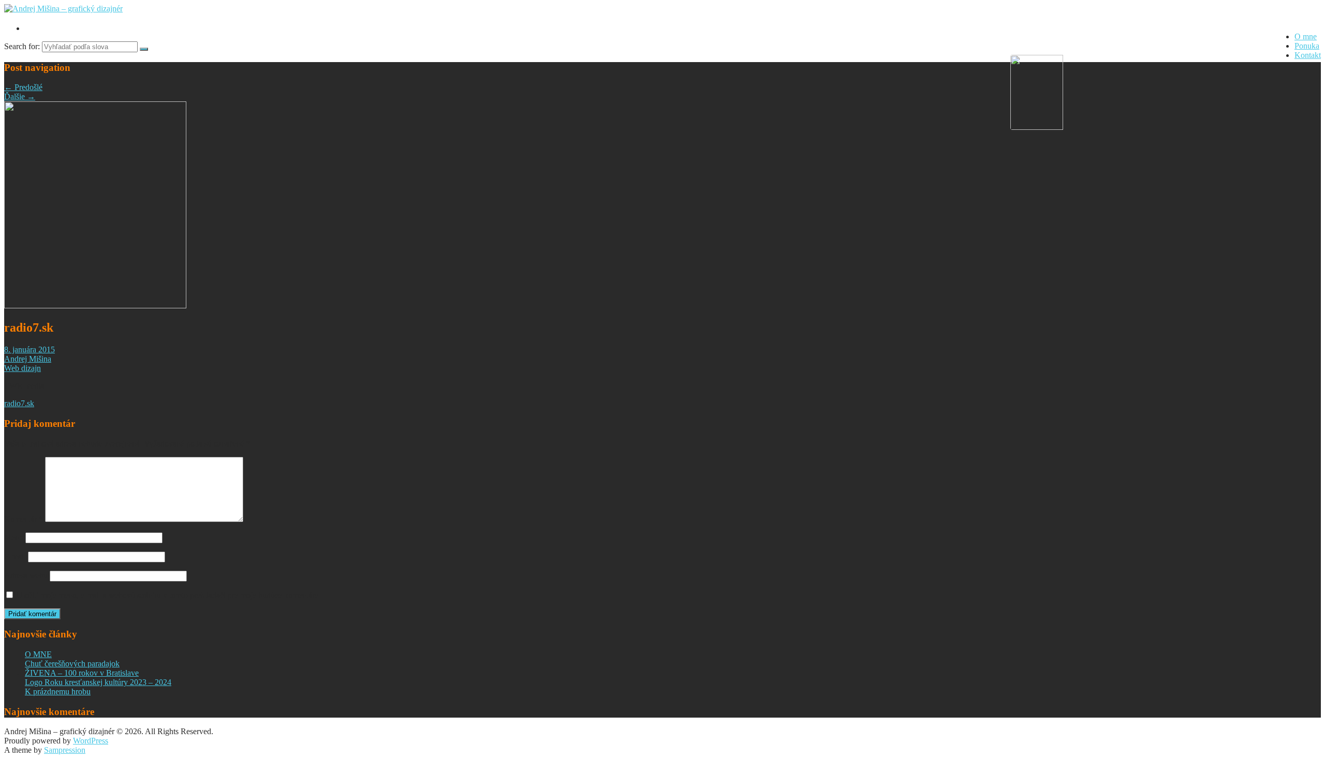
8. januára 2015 (29, 349)
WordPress (90, 740)
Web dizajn (22, 368)
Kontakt (1307, 55)
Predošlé (23, 87)
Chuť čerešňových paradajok (72, 663)
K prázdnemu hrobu (58, 691)
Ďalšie (19, 96)
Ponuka (1306, 45)
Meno (13, 537)
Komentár (23, 519)
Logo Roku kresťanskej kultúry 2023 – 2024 (98, 682)
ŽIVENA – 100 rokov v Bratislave (82, 672)
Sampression (64, 750)
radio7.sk (19, 403)
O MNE (38, 654)
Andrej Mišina (27, 358)
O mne (1305, 36)
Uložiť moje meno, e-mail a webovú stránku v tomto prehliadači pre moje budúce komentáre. (168, 595)
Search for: (22, 46)
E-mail (15, 556)
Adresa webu (26, 575)
